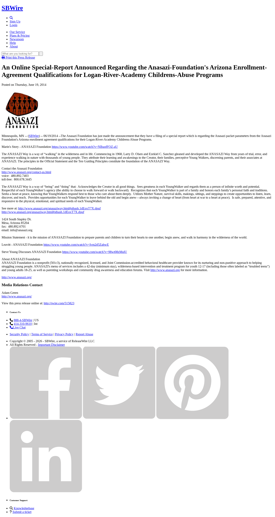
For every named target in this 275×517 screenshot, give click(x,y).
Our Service (17, 32)
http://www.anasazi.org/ (17, 277)
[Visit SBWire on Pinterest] (192, 418)
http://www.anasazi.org (165, 270)
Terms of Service (42, 334)
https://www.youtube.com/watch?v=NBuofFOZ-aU (85, 146)
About (14, 46)
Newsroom (17, 39)
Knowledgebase (24, 508)
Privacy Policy (64, 334)
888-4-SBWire (23, 320)
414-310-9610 (23, 323)
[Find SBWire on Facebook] (46, 418)
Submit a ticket (21, 512)
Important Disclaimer (51, 344)
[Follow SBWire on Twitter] (119, 418)
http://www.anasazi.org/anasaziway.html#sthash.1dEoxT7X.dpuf (59, 208)
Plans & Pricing (20, 35)
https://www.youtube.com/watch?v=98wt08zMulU (94, 252)
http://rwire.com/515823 (59, 303)
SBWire (12, 7)
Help (13, 43)
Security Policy (19, 334)
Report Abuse (84, 334)
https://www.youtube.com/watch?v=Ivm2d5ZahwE (76, 244)
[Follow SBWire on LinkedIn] (46, 491)
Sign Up (15, 21)
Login (13, 25)
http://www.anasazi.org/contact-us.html (26, 172)
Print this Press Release (20, 57)
